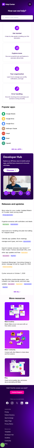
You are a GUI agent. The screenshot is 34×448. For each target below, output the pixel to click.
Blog (6, 443)
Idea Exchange (9, 418)
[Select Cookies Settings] (2, 445)
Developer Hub (9, 434)
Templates (8, 432)
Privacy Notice (9, 424)
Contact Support (17, 392)
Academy (7, 437)
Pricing (7, 412)
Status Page (8, 421)
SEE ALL (16, 292)
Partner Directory (10, 415)
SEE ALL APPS (16, 149)
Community (8, 440)
